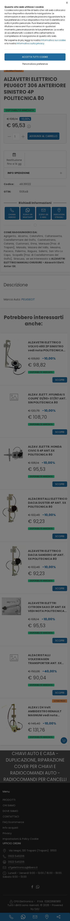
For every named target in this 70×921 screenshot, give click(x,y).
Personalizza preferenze (35, 63)
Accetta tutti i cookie (35, 56)
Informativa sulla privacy (30, 43)
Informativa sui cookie (53, 40)
